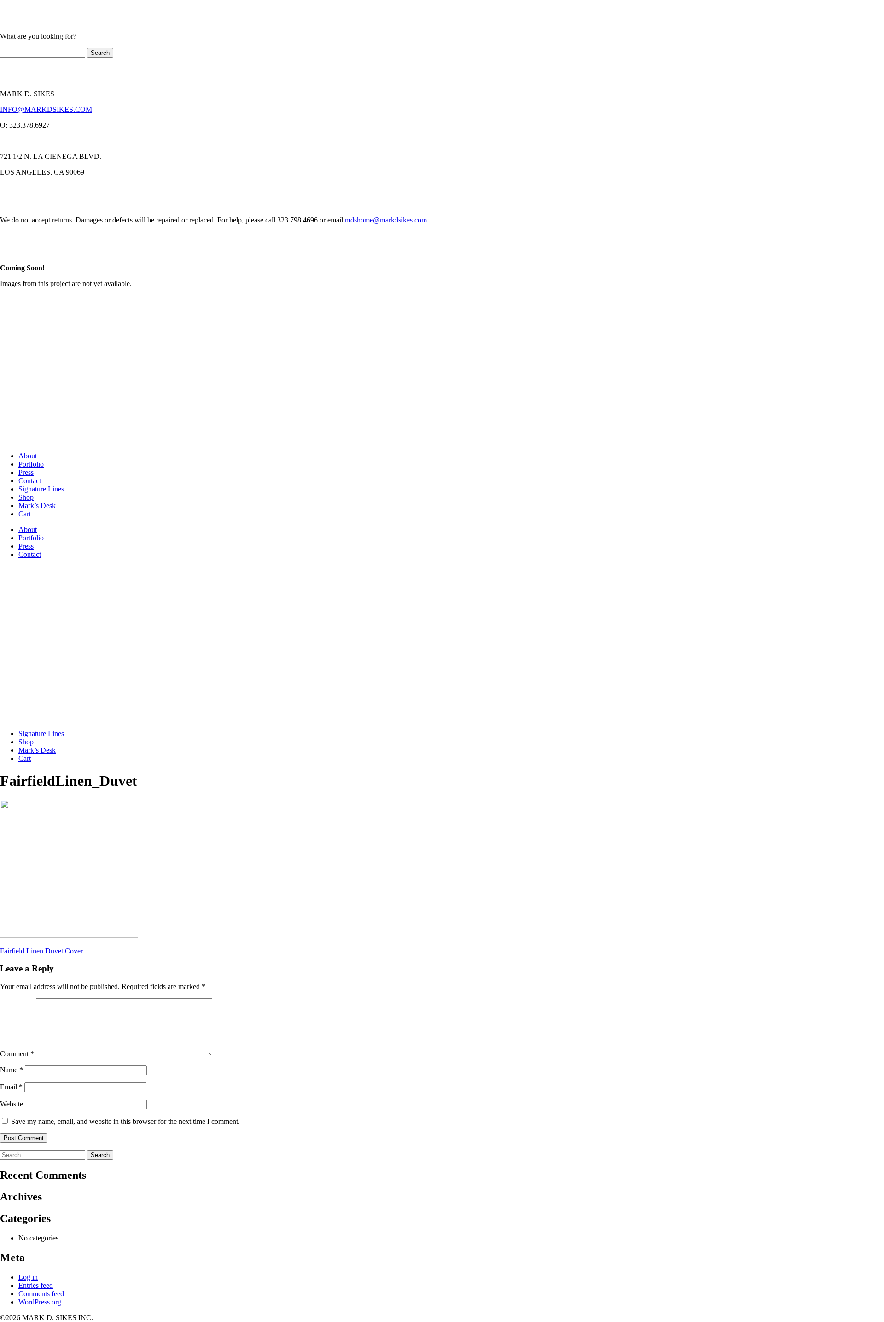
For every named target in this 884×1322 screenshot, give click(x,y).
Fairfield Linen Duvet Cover (41, 951)
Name (11, 1070)
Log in (28, 1277)
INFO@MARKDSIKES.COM (46, 109)
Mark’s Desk (37, 505)
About (27, 456)
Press (26, 472)
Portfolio (31, 464)
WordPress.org (39, 1302)
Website (11, 1104)
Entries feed (35, 1285)
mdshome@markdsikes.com (386, 220)
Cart (24, 514)
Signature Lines (41, 489)
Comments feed (41, 1294)
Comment (17, 1054)
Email (11, 1087)
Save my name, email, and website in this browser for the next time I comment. (125, 1121)
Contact (29, 481)
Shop (26, 497)
